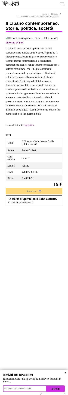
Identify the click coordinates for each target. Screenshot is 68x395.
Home (44, 14)
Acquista (31, 191)
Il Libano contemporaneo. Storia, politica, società (38, 16)
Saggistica (29, 125)
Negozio (55, 14)
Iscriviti (56, 388)
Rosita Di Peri (15, 42)
